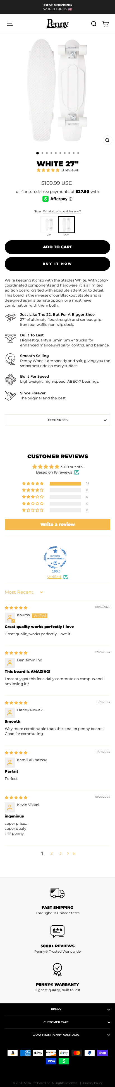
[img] (16, 608)
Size (57, 211)
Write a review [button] (57, 524)
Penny (56, 1009)
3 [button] (60, 853)
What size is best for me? (62, 211)
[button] (48, 170)
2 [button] (51, 853)
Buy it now (58, 264)
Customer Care (56, 1022)
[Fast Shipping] (57, 893)
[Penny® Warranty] (57, 970)
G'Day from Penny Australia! (56, 1035)
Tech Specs (58, 420)
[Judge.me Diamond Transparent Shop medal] (55, 557)
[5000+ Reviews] (57, 931)
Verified (54, 577)
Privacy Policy (92, 1082)
